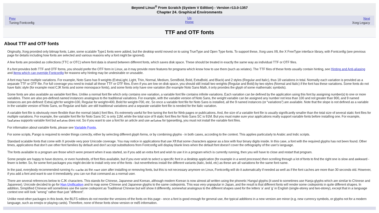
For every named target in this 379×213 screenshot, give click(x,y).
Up (189, 18)
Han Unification (71, 184)
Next (366, 18)
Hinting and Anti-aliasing (348, 69)
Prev (12, 18)
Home (189, 22)
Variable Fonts (85, 127)
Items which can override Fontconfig (38, 73)
